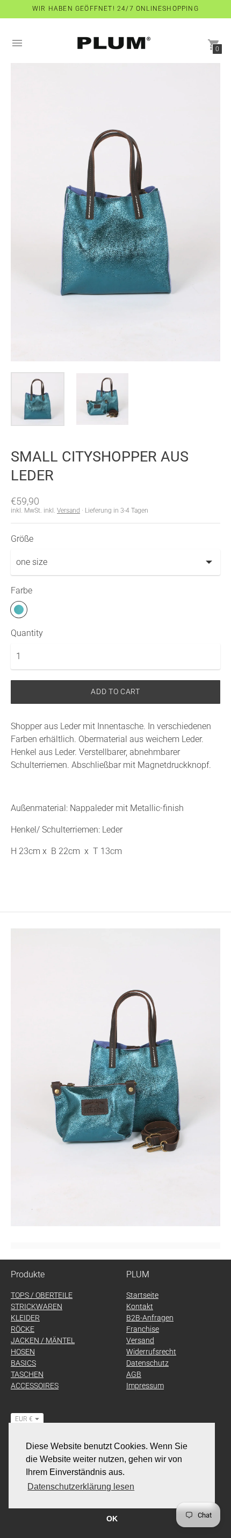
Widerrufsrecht (151, 1351)
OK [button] (112, 1518)
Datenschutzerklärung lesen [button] (80, 1486)
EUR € (24, 1419)
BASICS (23, 1363)
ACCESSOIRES (35, 1385)
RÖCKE (22, 1329)
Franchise (142, 1329)
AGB (133, 1374)
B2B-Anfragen (150, 1317)
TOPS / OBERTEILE (42, 1295)
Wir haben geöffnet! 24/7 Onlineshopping (115, 8)
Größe (22, 539)
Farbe (21, 591)
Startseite (142, 1295)
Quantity (27, 633)
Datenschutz (147, 1363)
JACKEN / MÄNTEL (43, 1340)
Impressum (145, 1385)
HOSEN (23, 1351)
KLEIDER (25, 1317)
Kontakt (139, 1306)
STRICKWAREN (36, 1306)
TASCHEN (27, 1374)
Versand (68, 510)
